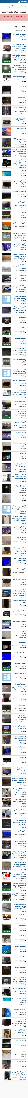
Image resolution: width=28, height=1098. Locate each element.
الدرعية (7, 6)
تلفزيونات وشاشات (10, 7)
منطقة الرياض (13, 6)
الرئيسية (25, 6)
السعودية (20, 6)
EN (1, 2)
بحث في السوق (18, 30)
